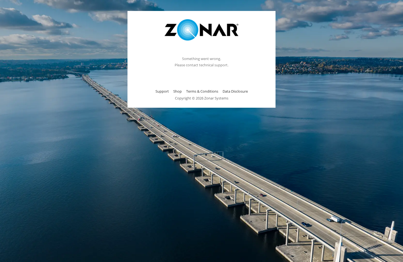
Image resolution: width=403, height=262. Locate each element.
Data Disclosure (235, 91)
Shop (177, 91)
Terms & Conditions (202, 91)
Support (162, 91)
